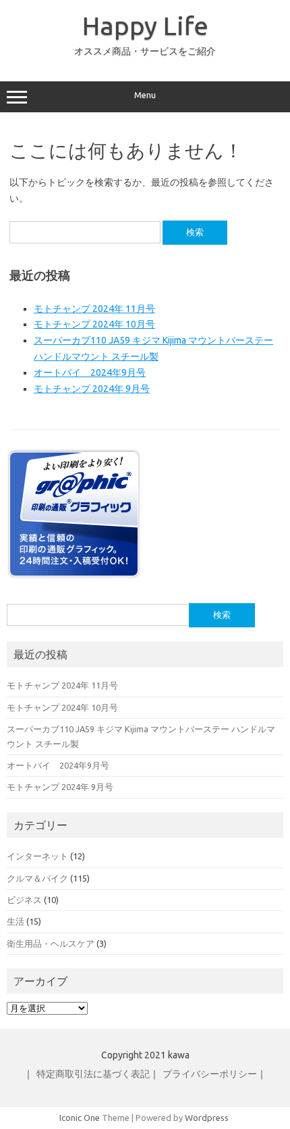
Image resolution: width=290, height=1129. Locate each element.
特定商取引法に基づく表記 (93, 1073)
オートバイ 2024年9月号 (90, 372)
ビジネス (24, 899)
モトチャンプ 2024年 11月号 (94, 308)
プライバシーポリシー (210, 1073)
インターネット (37, 856)
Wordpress (207, 1117)
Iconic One (79, 1117)
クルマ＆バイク (37, 878)
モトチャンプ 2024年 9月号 (92, 388)
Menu (145, 95)
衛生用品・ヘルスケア (50, 943)
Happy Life (145, 25)
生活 (15, 921)
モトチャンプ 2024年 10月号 (94, 324)
